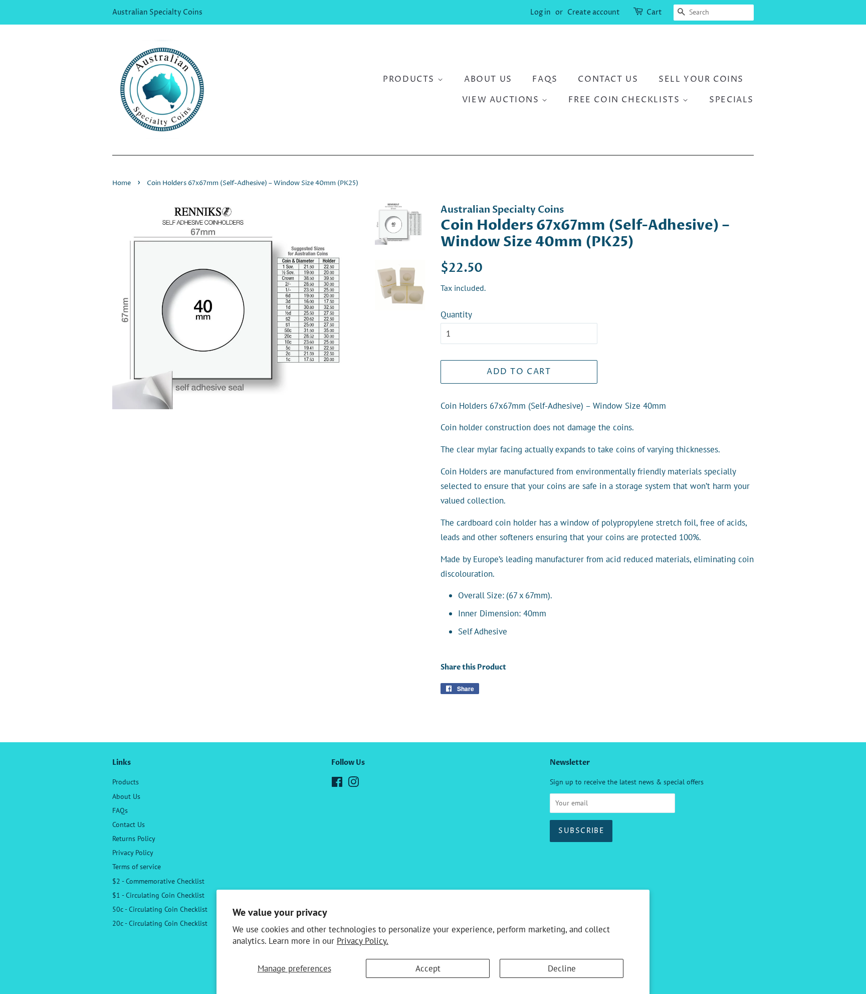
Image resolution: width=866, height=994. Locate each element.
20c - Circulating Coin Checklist (159, 923)
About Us (488, 79)
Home (121, 183)
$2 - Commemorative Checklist (158, 881)
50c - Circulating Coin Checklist (159, 909)
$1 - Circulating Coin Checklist (158, 895)
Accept (428, 968)
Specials (731, 99)
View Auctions (502, 99)
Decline (562, 968)
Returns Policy (133, 838)
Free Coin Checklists (625, 99)
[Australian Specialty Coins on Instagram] (353, 783)
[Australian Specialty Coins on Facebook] (337, 783)
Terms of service (136, 866)
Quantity (456, 314)
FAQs (544, 79)
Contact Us (608, 79)
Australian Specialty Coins (157, 12)
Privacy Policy (132, 852)
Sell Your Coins (701, 79)
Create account (593, 12)
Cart (654, 12)
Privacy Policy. (362, 940)
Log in (540, 12)
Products (410, 79)
